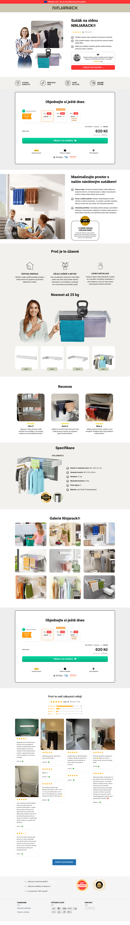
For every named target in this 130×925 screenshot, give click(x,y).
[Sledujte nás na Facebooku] (86, 908)
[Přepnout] (25, 882)
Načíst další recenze (64, 862)
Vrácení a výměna (23, 912)
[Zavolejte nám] (93, 908)
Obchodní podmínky (24, 908)
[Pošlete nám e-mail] (90, 908)
